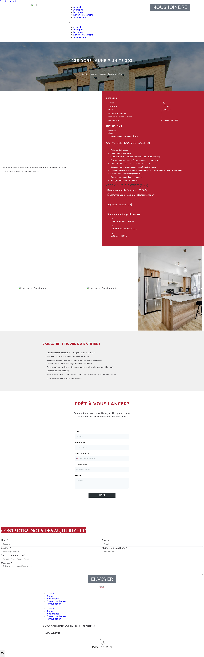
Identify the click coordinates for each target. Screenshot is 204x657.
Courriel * (6, 548)
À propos (78, 9)
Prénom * (107, 540)
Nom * (4, 540)
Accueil (77, 7)
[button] (3, 288)
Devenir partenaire (83, 14)
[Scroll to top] (2, 653)
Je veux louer (80, 17)
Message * (6, 563)
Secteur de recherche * (13, 555)
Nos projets (79, 12)
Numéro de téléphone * (114, 548)
